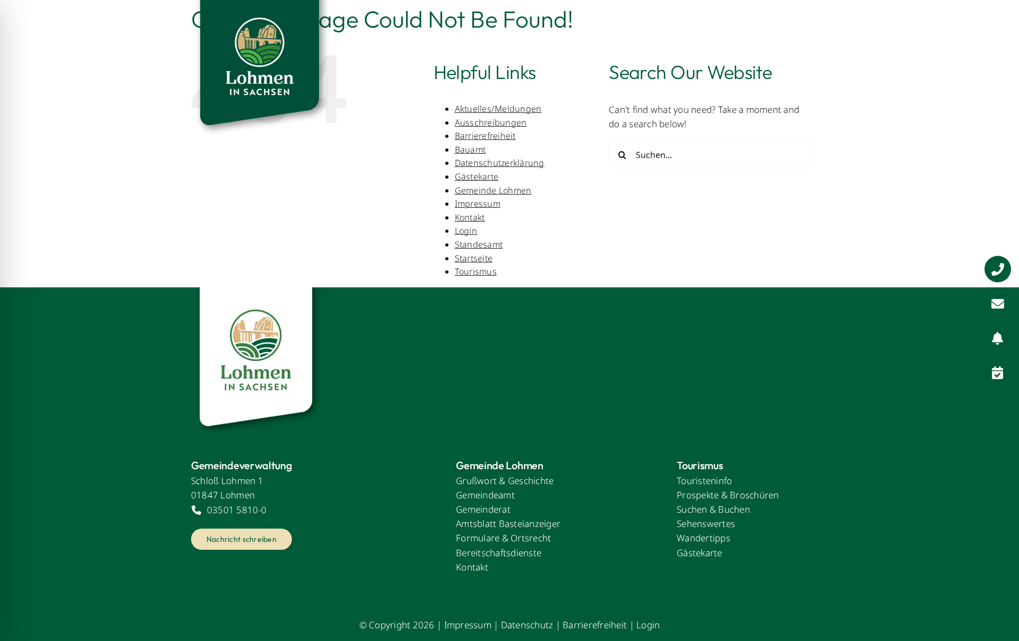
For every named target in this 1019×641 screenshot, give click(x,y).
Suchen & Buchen (713, 509)
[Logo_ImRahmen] (257, 292)
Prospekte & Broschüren (728, 495)
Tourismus (476, 271)
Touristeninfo (704, 481)
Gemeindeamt (485, 495)
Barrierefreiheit (595, 625)
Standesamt (479, 244)
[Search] (820, 34)
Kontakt (470, 217)
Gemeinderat (483, 509)
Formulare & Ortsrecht (503, 538)
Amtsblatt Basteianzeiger (508, 523)
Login (466, 230)
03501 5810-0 (236, 510)
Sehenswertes (706, 523)
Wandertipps (703, 538)
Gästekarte (477, 176)
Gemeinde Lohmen (493, 190)
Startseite (474, 258)
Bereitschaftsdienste (498, 553)
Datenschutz (527, 625)
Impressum (477, 203)
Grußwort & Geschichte (505, 481)
